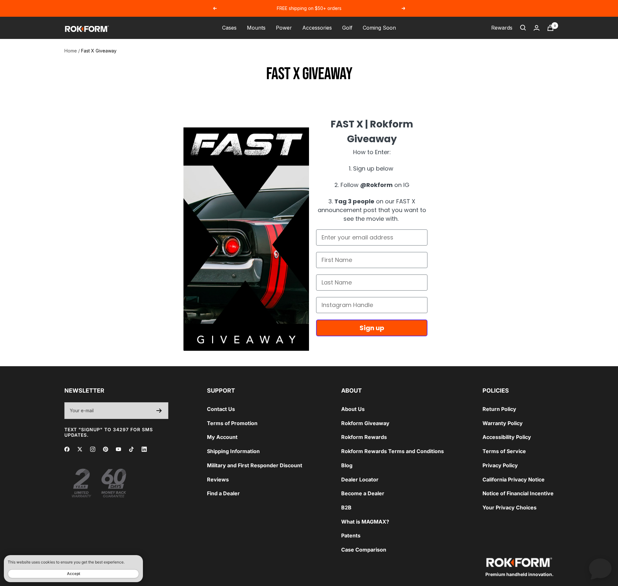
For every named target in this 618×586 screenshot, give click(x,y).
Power (284, 27)
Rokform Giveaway (365, 423)
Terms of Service (504, 451)
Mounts (256, 27)
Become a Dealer (362, 493)
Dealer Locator (360, 479)
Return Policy (499, 409)
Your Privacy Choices (509, 507)
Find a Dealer (223, 493)
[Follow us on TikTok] (131, 449)
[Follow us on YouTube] (118, 449)
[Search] (523, 28)
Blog (346, 465)
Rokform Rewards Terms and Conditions (392, 451)
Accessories (317, 27)
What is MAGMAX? (365, 521)
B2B (346, 507)
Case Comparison (363, 549)
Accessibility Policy (506, 437)
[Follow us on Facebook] (67, 449)
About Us (353, 409)
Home (70, 50)
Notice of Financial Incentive (518, 493)
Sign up (372, 327)
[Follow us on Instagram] (92, 449)
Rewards (501, 27)
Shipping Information (233, 451)
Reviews (218, 479)
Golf (347, 27)
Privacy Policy (500, 465)
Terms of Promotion (232, 423)
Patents (350, 535)
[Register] (159, 410)
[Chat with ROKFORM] (600, 568)
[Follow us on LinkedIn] (144, 449)
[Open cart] (550, 28)
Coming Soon (379, 27)
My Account (222, 437)
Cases (229, 27)
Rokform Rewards (364, 437)
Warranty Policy (502, 423)
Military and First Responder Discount (254, 465)
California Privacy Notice (513, 479)
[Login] (536, 28)
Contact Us (221, 409)
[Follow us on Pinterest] (105, 449)
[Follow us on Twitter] (79, 449)
